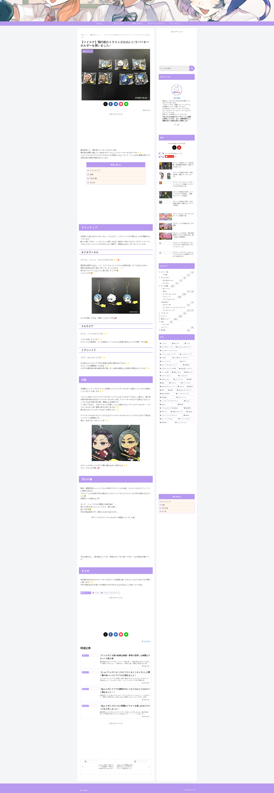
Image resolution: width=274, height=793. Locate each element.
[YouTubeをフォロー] (178, 124)
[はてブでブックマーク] (116, 104)
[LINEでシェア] (126, 104)
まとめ (92, 182)
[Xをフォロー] (175, 124)
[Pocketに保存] (121, 104)
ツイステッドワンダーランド (111, 593)
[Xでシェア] (105, 104)
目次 (113, 165)
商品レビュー (87, 593)
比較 (91, 174)
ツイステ (97, 593)
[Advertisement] (115, 131)
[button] (192, 68)
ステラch (176, 98)
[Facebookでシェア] (111, 104)
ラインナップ (95, 170)
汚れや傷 (93, 178)
